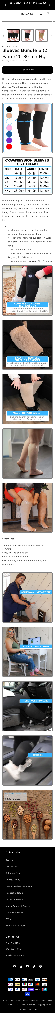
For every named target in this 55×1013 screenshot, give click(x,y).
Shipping (5, 61)
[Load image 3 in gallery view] (41, 35)
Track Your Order (14, 912)
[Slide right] (52, 36)
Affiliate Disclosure (15, 925)
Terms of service (28, 1005)
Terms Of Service (14, 899)
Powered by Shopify (29, 1000)
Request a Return (15, 892)
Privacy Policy (13, 879)
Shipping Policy (14, 873)
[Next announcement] (50, 5)
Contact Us (11, 866)
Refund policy (46, 1000)
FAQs (8, 919)
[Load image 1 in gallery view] (13, 35)
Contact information (28, 1009)
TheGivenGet (15, 1000)
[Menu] (6, 14)
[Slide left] (3, 36)
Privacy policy (13, 1005)
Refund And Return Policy (19, 886)
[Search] (41, 14)
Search (9, 860)
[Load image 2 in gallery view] (27, 35)
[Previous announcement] (5, 5)
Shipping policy (44, 1005)
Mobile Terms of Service (18, 906)
